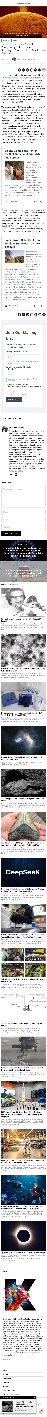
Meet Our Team (9, 1390)
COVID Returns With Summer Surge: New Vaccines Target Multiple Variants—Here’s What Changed (22, 936)
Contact (6, 1382)
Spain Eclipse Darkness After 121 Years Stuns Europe (23, 1252)
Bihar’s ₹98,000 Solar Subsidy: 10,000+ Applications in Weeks (23, 1404)
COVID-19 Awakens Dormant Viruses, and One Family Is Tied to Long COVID (23, 670)
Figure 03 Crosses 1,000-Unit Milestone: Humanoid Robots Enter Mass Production (22, 1161)
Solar (3, 210)
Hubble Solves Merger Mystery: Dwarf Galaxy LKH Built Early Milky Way (22, 758)
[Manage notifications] (41, 1412)
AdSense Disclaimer (11, 1395)
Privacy (6, 1386)
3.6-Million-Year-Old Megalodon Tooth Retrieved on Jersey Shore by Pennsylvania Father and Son (22, 844)
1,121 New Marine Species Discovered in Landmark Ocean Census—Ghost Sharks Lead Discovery (22, 1207)
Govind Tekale (21, 59)
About (5, 1370)
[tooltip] (19, 70)
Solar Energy (9, 418)
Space (14, 40)
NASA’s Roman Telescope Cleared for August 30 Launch (21, 620)
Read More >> (7, 1359)
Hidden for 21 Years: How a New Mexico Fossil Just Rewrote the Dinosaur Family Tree (22, 1069)
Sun (21, 418)
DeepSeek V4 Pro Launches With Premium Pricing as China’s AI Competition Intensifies (22, 890)
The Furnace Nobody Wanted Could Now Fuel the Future (21, 1024)
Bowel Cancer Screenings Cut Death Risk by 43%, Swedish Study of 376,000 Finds (22, 714)
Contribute (7, 1378)
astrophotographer (9, 78)
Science (5, 40)
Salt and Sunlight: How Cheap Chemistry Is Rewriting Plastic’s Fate (23, 980)
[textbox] (23, 1337)
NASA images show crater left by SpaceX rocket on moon (22, 800)
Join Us (5, 1374)
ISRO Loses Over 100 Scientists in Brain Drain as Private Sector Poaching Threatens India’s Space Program (21, 1114)
